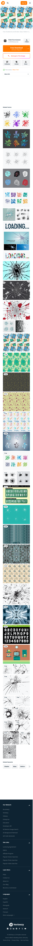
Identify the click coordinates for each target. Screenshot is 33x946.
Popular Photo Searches (10, 934)
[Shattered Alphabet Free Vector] (16, 533)
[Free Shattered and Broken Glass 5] (16, 157)
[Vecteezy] (3, 3)
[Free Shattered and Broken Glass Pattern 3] (16, 367)
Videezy (5, 889)
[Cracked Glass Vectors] (16, 253)
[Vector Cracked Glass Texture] (16, 593)
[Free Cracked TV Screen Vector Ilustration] (16, 693)
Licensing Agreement (9, 920)
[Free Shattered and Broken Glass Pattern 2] (16, 387)
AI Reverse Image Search (10, 903)
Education (6, 896)
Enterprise (6, 893)
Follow (27, 42)
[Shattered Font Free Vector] (16, 673)
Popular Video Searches (10, 937)
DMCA (5, 924)
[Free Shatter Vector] (16, 197)
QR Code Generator (9, 909)
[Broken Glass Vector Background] (16, 282)
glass (14, 840)
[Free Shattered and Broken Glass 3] (16, 118)
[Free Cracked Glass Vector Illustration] (16, 553)
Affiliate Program (8, 927)
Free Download (16, 49)
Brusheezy (6, 883)
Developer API (7, 899)
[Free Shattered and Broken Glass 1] (16, 466)
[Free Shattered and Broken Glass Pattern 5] (16, 407)
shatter (6, 840)
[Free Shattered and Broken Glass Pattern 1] (16, 426)
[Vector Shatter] (16, 302)
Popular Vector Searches (10, 930)
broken (22, 840)
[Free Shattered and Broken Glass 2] (16, 177)
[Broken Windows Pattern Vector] (16, 612)
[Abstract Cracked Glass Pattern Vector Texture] (16, 573)
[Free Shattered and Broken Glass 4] (16, 137)
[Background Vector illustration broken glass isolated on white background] (16, 633)
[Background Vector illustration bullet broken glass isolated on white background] (23, 762)
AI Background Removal (10, 906)
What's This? (15, 70)
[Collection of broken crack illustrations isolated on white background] (9, 503)
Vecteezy (5, 886)
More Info (7, 73)
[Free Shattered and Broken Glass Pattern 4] (16, 446)
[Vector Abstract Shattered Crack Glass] (16, 653)
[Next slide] (26, 840)
